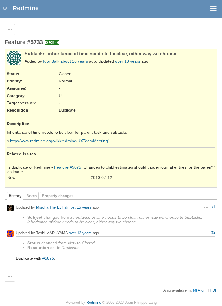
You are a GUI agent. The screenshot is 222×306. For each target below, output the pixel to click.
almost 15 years (77, 207)
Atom (202, 290)
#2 (213, 233)
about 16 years (74, 61)
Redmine (93, 303)
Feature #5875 (67, 167)
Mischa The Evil (49, 207)
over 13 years (127, 61)
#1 (213, 207)
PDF (213, 290)
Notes (32, 196)
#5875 (48, 258)
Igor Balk (51, 61)
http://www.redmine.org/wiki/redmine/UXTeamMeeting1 (60, 141)
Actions (213, 166)
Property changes (57, 196)
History (15, 196)
